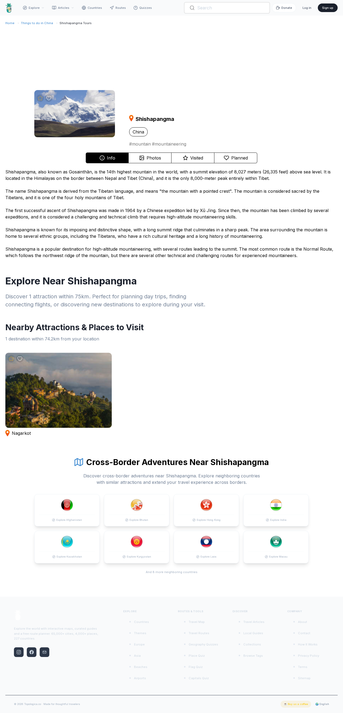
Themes (140, 633)
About (302, 622)
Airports (140, 678)
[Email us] (44, 652)
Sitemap (304, 678)
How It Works (308, 644)
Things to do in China (37, 23)
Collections (252, 644)
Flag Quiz (196, 667)
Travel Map (197, 622)
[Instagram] (19, 652)
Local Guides (253, 633)
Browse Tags (253, 656)
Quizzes (145, 8)
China (138, 132)
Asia (137, 656)
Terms (302, 667)
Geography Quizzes (203, 644)
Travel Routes (199, 633)
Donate (286, 8)
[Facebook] (31, 652)
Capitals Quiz (199, 678)
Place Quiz (197, 656)
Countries (95, 8)
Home (9, 23)
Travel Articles (253, 622)
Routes (120, 8)
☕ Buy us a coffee (296, 704)
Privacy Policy (308, 656)
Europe (139, 644)
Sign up (327, 8)
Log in (307, 8)
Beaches (140, 667)
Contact (304, 633)
